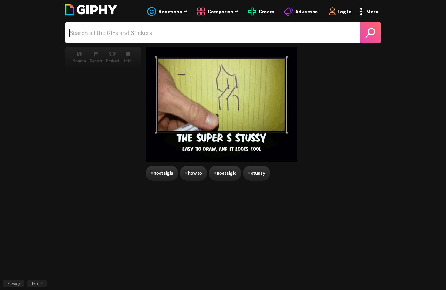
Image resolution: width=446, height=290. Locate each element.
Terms (37, 283)
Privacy (13, 283)
